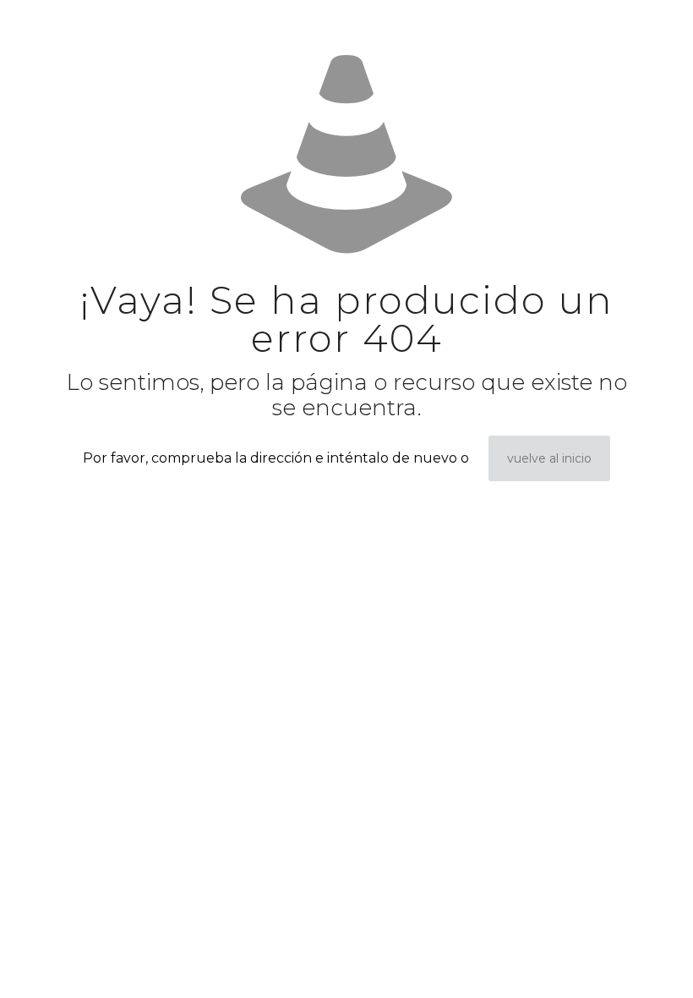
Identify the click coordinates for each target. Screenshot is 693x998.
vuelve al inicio (549, 458)
